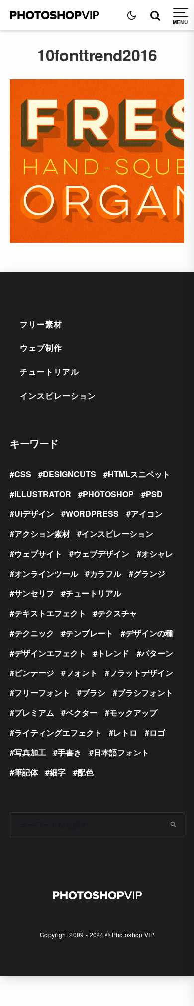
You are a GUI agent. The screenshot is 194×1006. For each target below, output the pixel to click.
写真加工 (30, 752)
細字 (58, 772)
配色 (86, 772)
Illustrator (42, 494)
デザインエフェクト (50, 653)
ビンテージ (34, 672)
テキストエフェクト (50, 613)
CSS (22, 474)
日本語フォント (121, 752)
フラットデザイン (141, 672)
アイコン (147, 513)
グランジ (149, 573)
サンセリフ (34, 593)
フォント (81, 672)
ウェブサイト (38, 553)
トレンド (113, 653)
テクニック (34, 633)
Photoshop (108, 494)
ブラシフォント (145, 692)
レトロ (125, 732)
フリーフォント (42, 692)
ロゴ (157, 732)
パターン (157, 653)
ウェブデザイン (101, 553)
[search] (173, 825)
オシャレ (157, 553)
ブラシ (93, 692)
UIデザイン (34, 513)
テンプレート (89, 633)
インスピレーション (58, 395)
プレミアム (34, 712)
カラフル (105, 573)
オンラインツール (46, 573)
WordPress (92, 513)
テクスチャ (117, 613)
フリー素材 (41, 324)
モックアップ (133, 712)
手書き (70, 752)
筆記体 (26, 772)
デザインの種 (149, 633)
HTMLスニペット (139, 474)
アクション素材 (42, 533)
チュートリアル (49, 371)
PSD (154, 494)
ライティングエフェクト (58, 732)
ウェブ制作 (41, 347)
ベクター (81, 712)
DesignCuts (69, 474)
